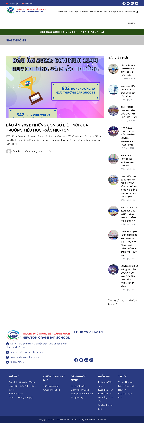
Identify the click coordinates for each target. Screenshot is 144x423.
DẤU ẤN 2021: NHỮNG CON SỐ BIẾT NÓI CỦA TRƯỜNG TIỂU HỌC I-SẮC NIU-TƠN (47, 128)
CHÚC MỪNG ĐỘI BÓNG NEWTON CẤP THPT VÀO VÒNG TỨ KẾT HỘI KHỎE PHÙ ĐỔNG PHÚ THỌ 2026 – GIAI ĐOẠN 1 (129, 186)
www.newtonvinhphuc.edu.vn (25, 357)
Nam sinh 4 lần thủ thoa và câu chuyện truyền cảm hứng (128, 91)
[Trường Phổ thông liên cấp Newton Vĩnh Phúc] (26, 10)
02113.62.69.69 (17, 362)
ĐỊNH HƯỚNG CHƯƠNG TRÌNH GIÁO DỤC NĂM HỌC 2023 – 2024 (129, 112)
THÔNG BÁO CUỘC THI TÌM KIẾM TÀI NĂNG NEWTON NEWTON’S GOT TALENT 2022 (128, 136)
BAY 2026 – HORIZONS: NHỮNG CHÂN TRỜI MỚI (127, 160)
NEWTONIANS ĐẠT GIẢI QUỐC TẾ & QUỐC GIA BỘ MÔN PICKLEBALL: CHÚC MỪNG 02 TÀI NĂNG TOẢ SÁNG (129, 276)
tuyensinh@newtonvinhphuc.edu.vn (28, 352)
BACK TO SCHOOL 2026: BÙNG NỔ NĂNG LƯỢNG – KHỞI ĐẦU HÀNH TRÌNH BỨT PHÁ (129, 214)
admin (19, 151)
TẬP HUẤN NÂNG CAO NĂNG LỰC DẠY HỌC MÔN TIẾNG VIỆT (128, 70)
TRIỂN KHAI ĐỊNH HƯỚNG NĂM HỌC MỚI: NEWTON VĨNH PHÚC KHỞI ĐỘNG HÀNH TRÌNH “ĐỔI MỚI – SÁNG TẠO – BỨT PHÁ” (129, 243)
